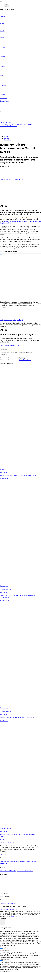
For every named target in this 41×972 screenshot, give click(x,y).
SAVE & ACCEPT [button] (6, 971)
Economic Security (8, 124)
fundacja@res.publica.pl (7, 903)
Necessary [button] (3, 947)
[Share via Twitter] (1, 206)
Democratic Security (20, 124)
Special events (25, 861)
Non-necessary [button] (4, 959)
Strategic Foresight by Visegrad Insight (11, 179)
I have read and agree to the (16, 360)
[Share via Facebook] (3, 206)
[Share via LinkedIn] (6, 206)
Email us (13, 871)
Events (6, 136)
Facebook (30, 871)
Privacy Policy (4, 909)
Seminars (6, 138)
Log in (10, 122)
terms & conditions (25, 360)
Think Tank (7, 140)
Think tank (13, 126)
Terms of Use (13, 909)
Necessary (5, 949)
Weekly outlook (5, 861)
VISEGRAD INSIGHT (7, 842)
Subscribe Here (14, 345)
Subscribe (3, 854)
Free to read (3, 98)
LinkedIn (24, 871)
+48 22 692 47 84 (5, 871)
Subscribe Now (4, 345)
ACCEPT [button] (3, 918)
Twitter (19, 871)
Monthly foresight (15, 861)
